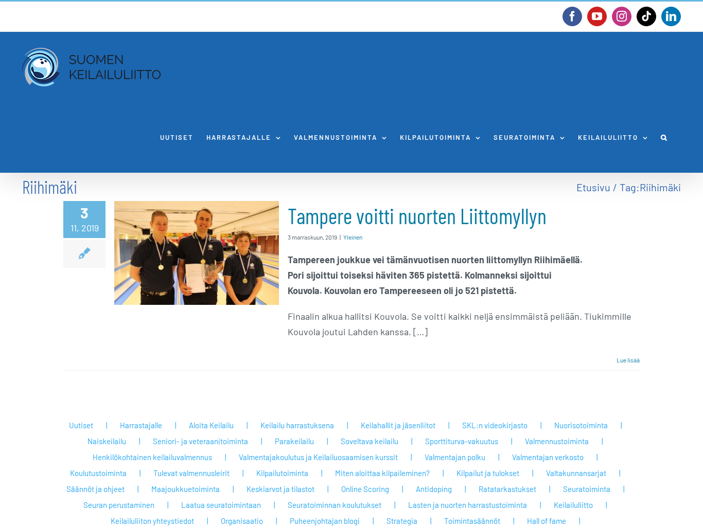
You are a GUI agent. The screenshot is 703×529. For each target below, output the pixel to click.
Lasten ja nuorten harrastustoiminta (467, 504)
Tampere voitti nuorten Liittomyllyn (417, 215)
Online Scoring (365, 489)
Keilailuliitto (573, 504)
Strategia (401, 520)
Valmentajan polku (455, 457)
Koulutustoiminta (98, 473)
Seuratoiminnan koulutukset (334, 504)
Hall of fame (546, 520)
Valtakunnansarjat (576, 473)
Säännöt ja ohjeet (95, 489)
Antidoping (434, 489)
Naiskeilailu (106, 441)
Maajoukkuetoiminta (185, 489)
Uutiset (81, 425)
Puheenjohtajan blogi (325, 520)
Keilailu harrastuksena (297, 425)
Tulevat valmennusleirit (191, 473)
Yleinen (352, 237)
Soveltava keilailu (369, 441)
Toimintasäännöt (472, 520)
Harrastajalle (141, 425)
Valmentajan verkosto (548, 457)
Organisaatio (242, 520)
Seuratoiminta (586, 489)
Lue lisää (628, 359)
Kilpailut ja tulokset (487, 473)
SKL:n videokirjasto (495, 425)
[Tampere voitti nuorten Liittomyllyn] (196, 253)
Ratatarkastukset (507, 489)
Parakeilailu (294, 441)
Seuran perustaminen (118, 504)
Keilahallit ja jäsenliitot (398, 425)
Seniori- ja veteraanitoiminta (200, 441)
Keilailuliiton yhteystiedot (152, 520)
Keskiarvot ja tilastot (280, 489)
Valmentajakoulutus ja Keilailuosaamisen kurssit (318, 457)
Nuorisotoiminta (581, 425)
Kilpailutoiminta (282, 473)
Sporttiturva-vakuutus (461, 441)
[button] (664, 137)
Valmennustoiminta (557, 441)
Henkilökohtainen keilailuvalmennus (152, 457)
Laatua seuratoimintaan (221, 504)
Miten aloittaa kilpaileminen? (382, 473)
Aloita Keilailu (211, 425)
